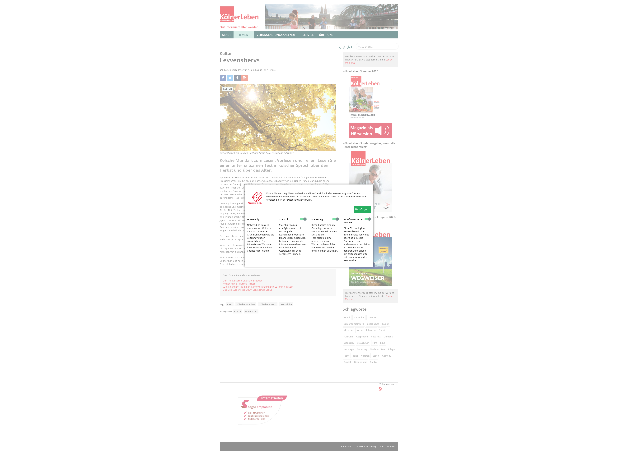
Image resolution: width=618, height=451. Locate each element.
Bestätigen (362, 209)
